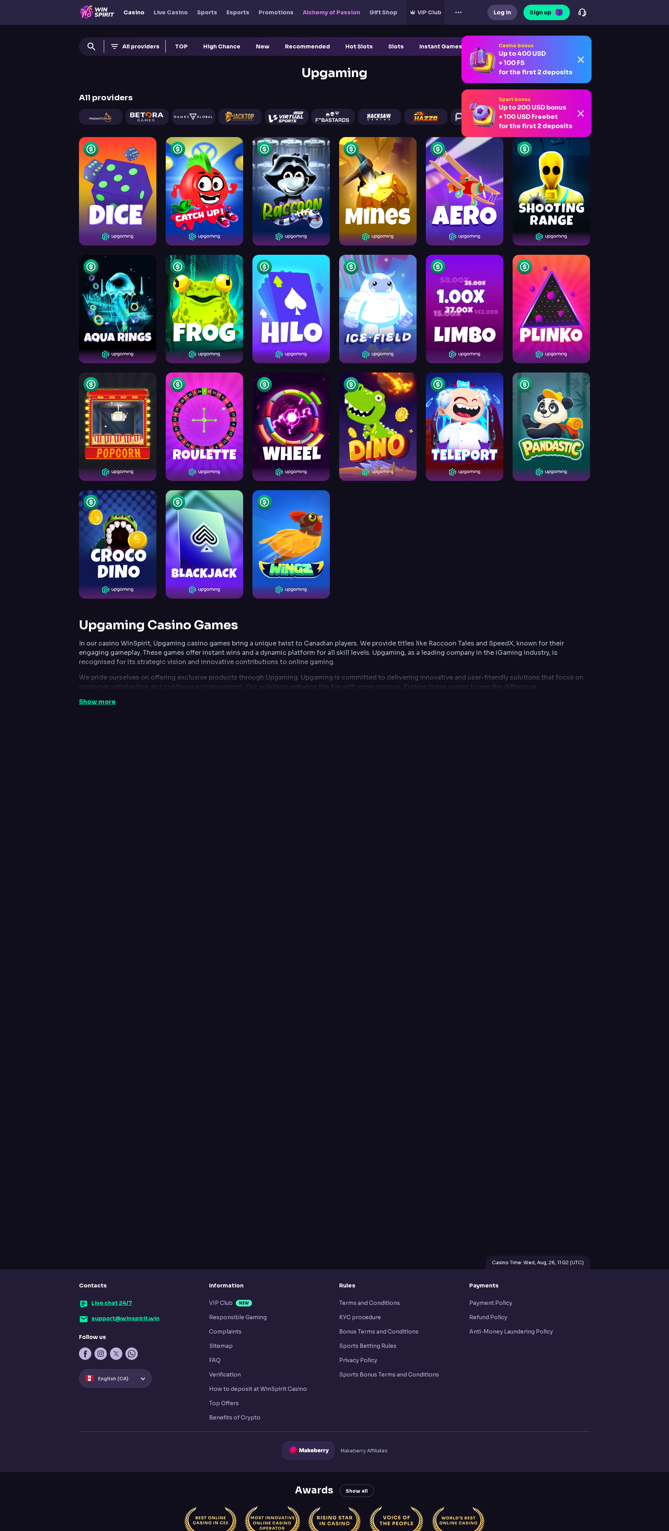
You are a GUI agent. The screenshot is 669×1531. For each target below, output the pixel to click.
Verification (225, 1374)
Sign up (540, 12)
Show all (357, 1491)
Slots (396, 46)
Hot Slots (359, 46)
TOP (181, 46)
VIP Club (221, 1302)
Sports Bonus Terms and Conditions (389, 1374)
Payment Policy (490, 1302)
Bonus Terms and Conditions (379, 1331)
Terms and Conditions (369, 1302)
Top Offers (224, 1403)
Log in (502, 12)
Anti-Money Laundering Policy (511, 1331)
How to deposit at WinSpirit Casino (258, 1388)
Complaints (225, 1331)
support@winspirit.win (125, 1318)
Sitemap (221, 1345)
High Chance (221, 46)
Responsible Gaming (238, 1317)
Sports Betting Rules (367, 1345)
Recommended (307, 46)
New (262, 46)
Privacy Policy (358, 1360)
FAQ (215, 1360)
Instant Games (440, 46)
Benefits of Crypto (235, 1417)
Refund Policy (488, 1317)
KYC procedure (360, 1317)
